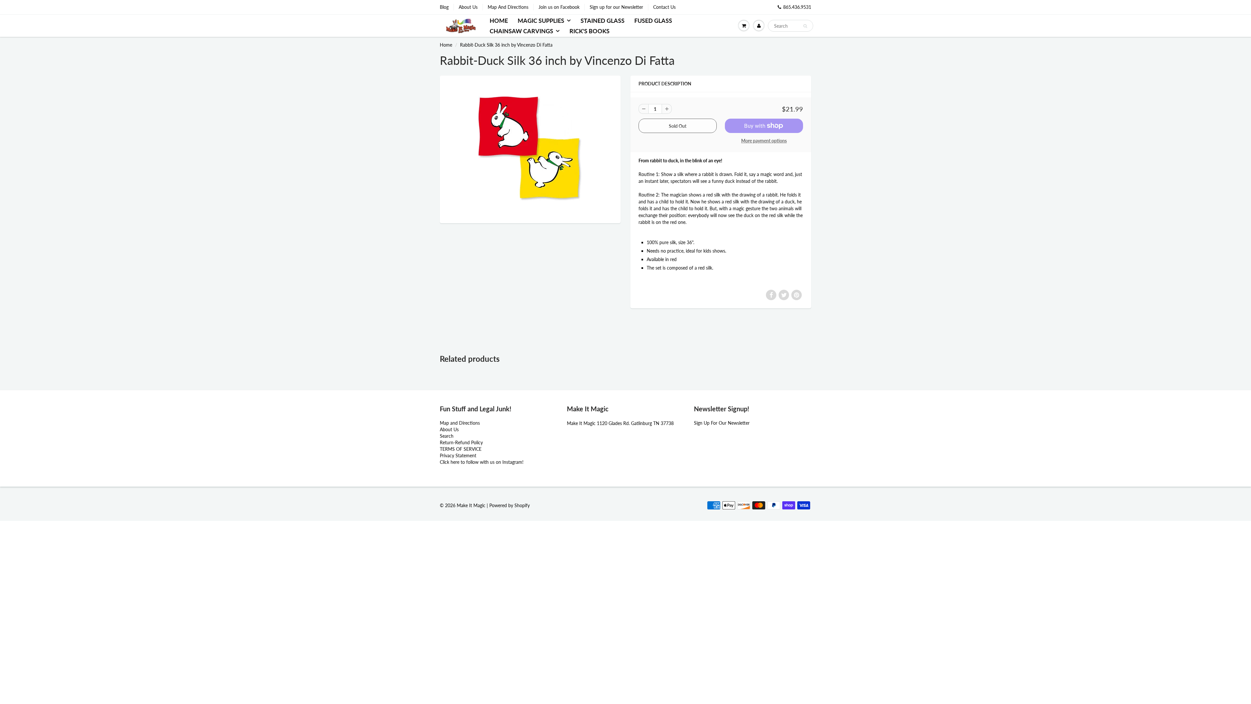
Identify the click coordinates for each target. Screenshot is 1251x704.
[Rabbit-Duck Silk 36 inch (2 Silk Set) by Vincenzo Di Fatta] (530, 148)
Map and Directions (460, 423)
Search (446, 436)
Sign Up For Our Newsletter (722, 423)
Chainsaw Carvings (521, 31)
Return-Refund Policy (461, 442)
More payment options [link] (764, 140)
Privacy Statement (458, 455)
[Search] (805, 26)
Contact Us (664, 7)
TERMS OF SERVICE (461, 449)
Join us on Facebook (559, 7)
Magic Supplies (541, 20)
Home (499, 20)
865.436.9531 (797, 7)
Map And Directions (508, 7)
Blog (444, 7)
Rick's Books (589, 31)
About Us (468, 7)
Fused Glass (653, 20)
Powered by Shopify (509, 505)
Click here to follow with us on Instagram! (482, 462)
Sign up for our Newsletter (616, 7)
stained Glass (603, 20)
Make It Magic (471, 505)
